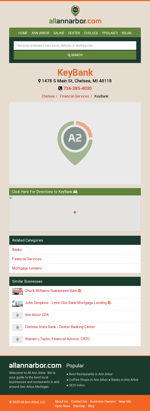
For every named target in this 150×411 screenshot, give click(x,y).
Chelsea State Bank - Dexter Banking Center (60, 327)
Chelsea (91, 33)
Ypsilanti (110, 33)
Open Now (62, 406)
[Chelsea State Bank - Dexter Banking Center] (17, 327)
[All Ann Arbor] (75, 14)
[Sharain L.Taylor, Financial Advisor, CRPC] (17, 339)
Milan (127, 33)
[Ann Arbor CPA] (17, 315)
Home (23, 33)
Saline (58, 33)
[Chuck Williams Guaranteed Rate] (17, 291)
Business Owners (103, 401)
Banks (17, 249)
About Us (61, 401)
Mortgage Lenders (27, 268)
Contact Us (79, 401)
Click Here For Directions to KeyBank (42, 192)
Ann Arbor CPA (37, 315)
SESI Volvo (77, 385)
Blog (91, 406)
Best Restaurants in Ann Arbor (91, 374)
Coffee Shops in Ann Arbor (88, 380)
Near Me (125, 401)
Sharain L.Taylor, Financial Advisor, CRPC (57, 339)
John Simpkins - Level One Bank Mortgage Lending (66, 303)
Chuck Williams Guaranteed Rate (51, 290)
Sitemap (79, 406)
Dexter (74, 33)
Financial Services (74, 96)
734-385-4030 (77, 88)
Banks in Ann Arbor (124, 380)
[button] (75, 212)
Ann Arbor (40, 33)
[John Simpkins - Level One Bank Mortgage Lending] (17, 303)
